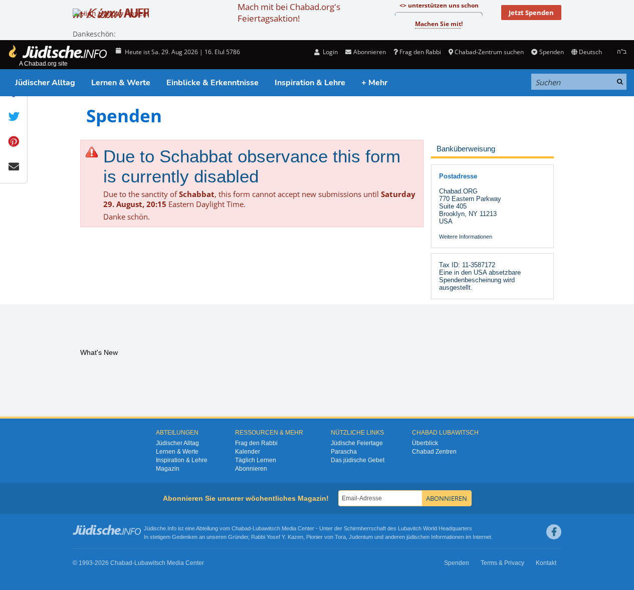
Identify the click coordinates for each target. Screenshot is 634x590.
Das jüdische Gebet (357, 460)
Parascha (344, 451)
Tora (340, 537)
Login (329, 52)
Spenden (551, 52)
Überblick (425, 443)
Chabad (241, 528)
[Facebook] (553, 531)
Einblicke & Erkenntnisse (212, 82)
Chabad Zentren (434, 451)
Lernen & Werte (120, 82)
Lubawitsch (266, 528)
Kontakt (546, 562)
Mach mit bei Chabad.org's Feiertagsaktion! (289, 12)
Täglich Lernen (255, 460)
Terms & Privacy (502, 562)
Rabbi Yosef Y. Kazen (277, 537)
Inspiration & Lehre (310, 82)
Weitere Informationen (465, 237)
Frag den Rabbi (420, 52)
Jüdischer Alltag (45, 82)
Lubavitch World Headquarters (435, 528)
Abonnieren (251, 468)
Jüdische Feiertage (357, 443)
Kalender (247, 451)
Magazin (167, 468)
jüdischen (418, 537)
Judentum (361, 537)
